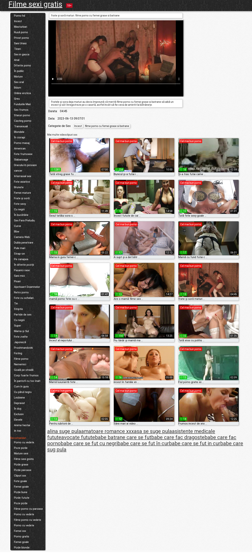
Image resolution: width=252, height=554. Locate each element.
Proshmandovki (23, 347)
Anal (16, 60)
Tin (16, 303)
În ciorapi (19, 137)
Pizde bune (20, 492)
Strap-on (19, 253)
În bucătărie (21, 215)
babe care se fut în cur (143, 443)
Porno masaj (22, 143)
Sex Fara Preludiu (24, 220)
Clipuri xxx (20, 475)
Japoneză (20, 342)
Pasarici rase (22, 270)
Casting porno (22, 120)
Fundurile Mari (22, 104)
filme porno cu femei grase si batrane (107, 126)
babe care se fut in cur (194, 443)
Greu (17, 98)
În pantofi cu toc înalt (27, 381)
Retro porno (21, 292)
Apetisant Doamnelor (27, 287)
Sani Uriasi (20, 43)
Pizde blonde (22, 547)
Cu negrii (19, 209)
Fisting (18, 353)
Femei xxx (20, 531)
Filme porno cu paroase (28, 508)
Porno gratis (21, 536)
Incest (18, 21)
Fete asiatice (22, 181)
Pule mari (19, 248)
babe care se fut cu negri (89, 443)
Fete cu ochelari (24, 298)
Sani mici (19, 275)
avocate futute (78, 437)
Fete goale (20, 481)
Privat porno (21, 37)
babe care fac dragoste (178, 437)
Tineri (17, 49)
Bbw (16, 231)
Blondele (19, 132)
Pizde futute (21, 497)
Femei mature (22, 192)
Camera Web (22, 237)
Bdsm (17, 87)
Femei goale (21, 486)
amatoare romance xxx (107, 431)
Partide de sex (22, 314)
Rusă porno (21, 32)
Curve (17, 226)
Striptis (18, 309)
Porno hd (19, 15)
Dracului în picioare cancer (25, 167)
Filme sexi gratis (35, 4)
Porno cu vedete (24, 442)
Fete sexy (20, 204)
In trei (17, 430)
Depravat (19, 403)
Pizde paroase (22, 470)
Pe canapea (21, 259)
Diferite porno (22, 65)
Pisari (17, 281)
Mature (18, 76)
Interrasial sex (22, 176)
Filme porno (21, 358)
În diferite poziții (24, 264)
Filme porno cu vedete (27, 520)
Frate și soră (22, 198)
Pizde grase (21, 464)
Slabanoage (21, 159)
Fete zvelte (21, 336)
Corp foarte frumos (26, 375)
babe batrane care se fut (123, 437)
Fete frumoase (23, 154)
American (20, 148)
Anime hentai (22, 425)
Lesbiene (19, 397)
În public (19, 71)
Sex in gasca (21, 54)
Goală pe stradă (23, 370)
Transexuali (21, 126)
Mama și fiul (21, 331)
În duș (17, 408)
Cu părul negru (23, 392)
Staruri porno (22, 115)
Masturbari (20, 26)
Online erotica (22, 93)
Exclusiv (19, 414)
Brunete (19, 187)
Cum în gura (21, 386)
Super (17, 325)
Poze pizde (20, 448)
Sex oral (19, 82)
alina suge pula (64, 431)
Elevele (18, 419)
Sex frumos (21, 109)
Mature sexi (21, 453)
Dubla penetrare (23, 242)
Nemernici (20, 364)
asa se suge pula (153, 431)
